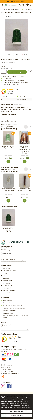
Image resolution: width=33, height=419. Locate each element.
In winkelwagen (17, 72)
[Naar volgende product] (30, 16)
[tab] (16, 104)
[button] (2, 5)
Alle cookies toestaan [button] (16, 416)
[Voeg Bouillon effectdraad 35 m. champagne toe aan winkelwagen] (8, 200)
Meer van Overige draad (8, 121)
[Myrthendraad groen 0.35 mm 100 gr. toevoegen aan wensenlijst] (30, 72)
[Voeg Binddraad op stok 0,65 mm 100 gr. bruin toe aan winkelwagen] (24, 200)
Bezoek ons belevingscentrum (12, 9)
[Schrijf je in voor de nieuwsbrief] (27, 329)
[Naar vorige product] (26, 16)
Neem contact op (7, 253)
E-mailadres (15, 327)
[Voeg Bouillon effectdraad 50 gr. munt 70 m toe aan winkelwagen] (8, 161)
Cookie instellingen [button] (16, 411)
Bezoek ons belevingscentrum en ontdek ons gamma (15, 316)
